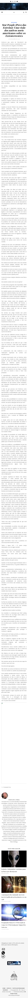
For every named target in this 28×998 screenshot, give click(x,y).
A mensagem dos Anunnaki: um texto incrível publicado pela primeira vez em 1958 (13, 897)
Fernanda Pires (7, 787)
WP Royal (17, 995)
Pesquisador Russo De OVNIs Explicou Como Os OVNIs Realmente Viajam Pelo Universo (13, 925)
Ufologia (14, 22)
